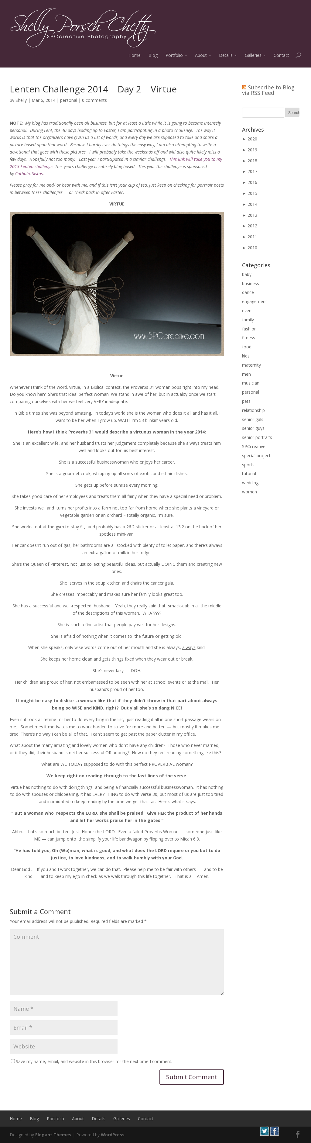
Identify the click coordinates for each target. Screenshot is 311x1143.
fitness (248, 337)
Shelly (21, 100)
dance (248, 292)
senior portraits (257, 437)
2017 (252, 171)
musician (250, 383)
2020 (252, 139)
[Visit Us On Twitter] (264, 1134)
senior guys (253, 428)
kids (246, 356)
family (248, 320)
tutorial (249, 473)
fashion (249, 329)
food (246, 347)
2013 (252, 215)
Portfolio (174, 55)
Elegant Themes (53, 1135)
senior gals (252, 419)
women (249, 492)
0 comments (94, 100)
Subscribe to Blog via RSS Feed (268, 90)
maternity (251, 365)
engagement (254, 301)
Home (134, 55)
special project (256, 455)
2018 (252, 161)
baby (246, 274)
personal (68, 100)
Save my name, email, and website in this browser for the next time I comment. (94, 1061)
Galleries (253, 55)
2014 (252, 204)
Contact (281, 55)
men (246, 374)
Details (226, 55)
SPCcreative (253, 446)
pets (246, 401)
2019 (252, 150)
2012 (252, 226)
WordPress (113, 1135)
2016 (252, 182)
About (201, 55)
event (247, 310)
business (250, 283)
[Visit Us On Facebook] (274, 1134)
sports (248, 465)
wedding (250, 482)
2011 (252, 237)
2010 (252, 247)
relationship (253, 410)
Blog (153, 55)
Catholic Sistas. (29, 173)
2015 (252, 193)
